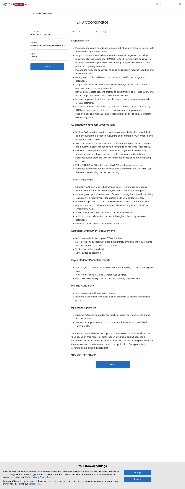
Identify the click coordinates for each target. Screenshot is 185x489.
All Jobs (33, 13)
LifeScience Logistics (40, 34)
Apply (47, 66)
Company (101, 31)
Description (76, 31)
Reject (137, 479)
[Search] (157, 4)
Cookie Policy (31, 477)
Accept (138, 472)
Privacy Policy (46, 477)
